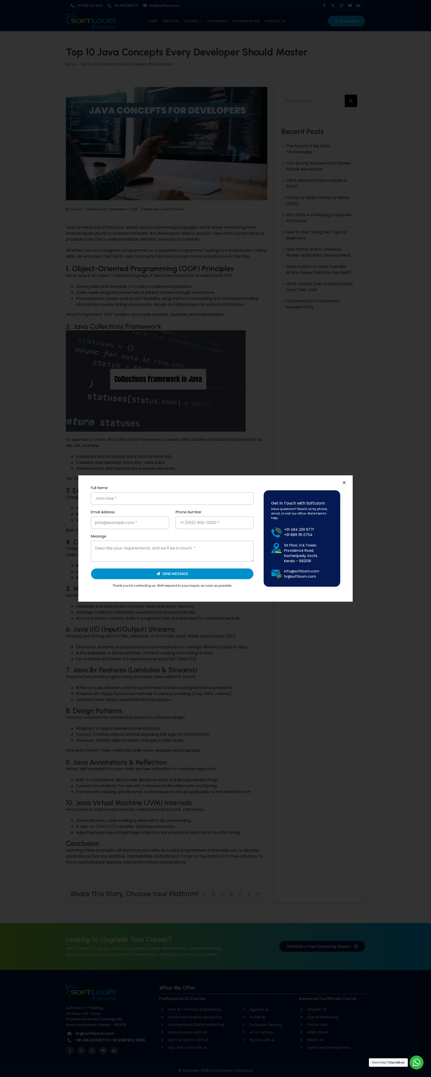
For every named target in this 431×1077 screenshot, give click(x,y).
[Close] (344, 482)
